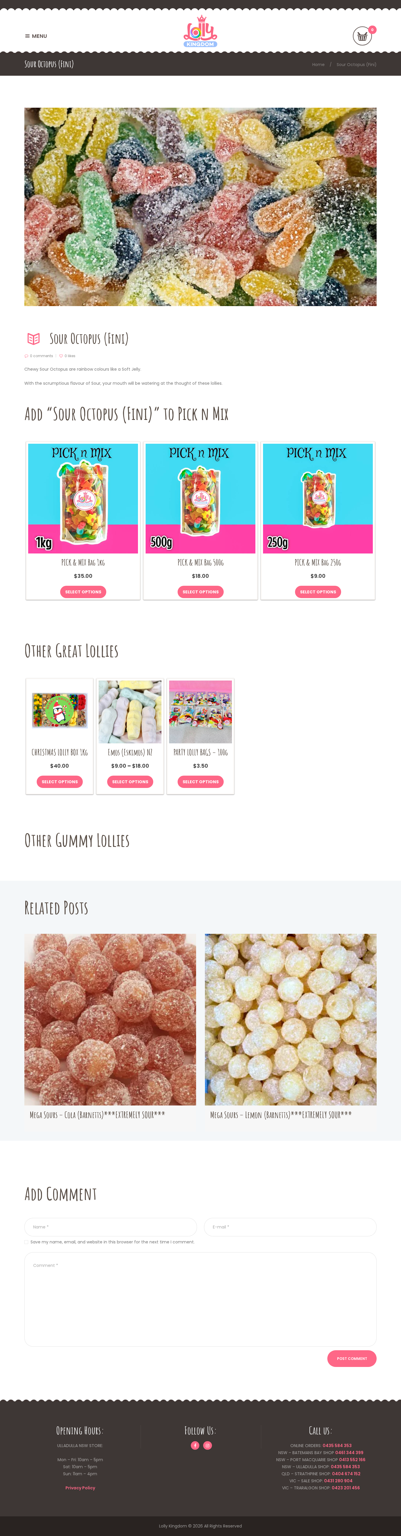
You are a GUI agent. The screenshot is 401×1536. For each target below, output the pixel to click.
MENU (39, 36)
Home (318, 64)
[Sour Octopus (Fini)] (200, 207)
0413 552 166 (352, 1460)
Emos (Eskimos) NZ (130, 752)
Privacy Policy (80, 1488)
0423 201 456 (346, 1488)
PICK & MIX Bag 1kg (83, 562)
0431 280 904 (338, 1481)
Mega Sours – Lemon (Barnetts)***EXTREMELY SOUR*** (281, 1114)
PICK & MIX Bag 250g (318, 562)
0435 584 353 (337, 1446)
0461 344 (345, 1453)
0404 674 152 (346, 1474)
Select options (83, 592)
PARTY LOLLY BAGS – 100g (200, 752)
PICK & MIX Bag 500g (201, 562)
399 (359, 1453)
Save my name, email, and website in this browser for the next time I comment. (113, 1242)
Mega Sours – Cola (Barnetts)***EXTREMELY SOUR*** (97, 1114)
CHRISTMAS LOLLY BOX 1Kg (60, 752)
